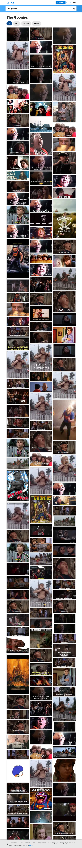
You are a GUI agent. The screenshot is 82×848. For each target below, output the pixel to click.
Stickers (26, 23)
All (9, 23)
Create (61, 2)
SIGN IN (68, 2)
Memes (36, 23)
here (31, 845)
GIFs (16, 23)
